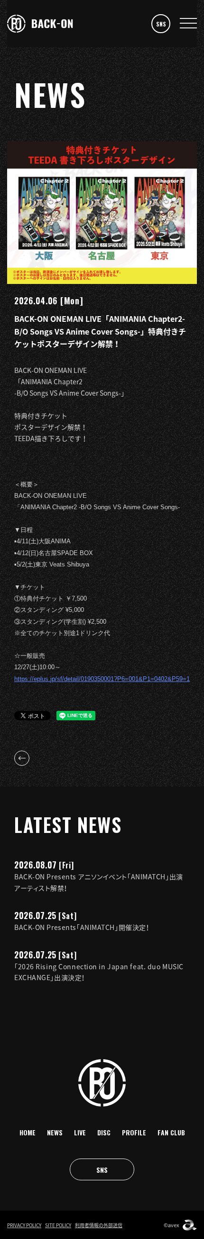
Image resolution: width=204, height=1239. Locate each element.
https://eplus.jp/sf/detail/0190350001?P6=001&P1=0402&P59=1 (102, 678)
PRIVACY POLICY (24, 1225)
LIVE (80, 1132)
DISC (104, 1132)
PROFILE (134, 1132)
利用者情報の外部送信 (98, 1225)
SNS (161, 24)
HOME (27, 1132)
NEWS (55, 1132)
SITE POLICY (58, 1225)
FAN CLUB (171, 1132)
